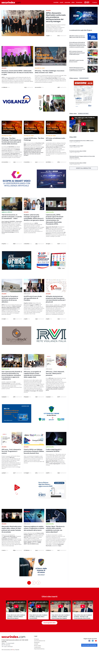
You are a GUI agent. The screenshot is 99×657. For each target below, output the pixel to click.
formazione (79, 2)
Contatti (36, 644)
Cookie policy (37, 647)
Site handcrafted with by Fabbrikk (10, 649)
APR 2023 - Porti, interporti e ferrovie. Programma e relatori (11, 451)
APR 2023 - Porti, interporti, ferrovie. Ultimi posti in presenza (55, 373)
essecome (67, 2)
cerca (95, 2)
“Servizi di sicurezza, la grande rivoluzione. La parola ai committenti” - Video (12, 216)
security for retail (40, 68)
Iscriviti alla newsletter (83, 168)
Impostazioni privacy (39, 648)
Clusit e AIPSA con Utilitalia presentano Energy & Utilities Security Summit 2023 (34, 451)
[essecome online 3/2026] (83, 107)
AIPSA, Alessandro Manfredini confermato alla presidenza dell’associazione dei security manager (56, 17)
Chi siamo (36, 639)
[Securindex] (11, 2)
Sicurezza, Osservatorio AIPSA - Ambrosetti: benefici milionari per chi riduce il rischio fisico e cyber (17, 72)
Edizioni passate (84, 78)
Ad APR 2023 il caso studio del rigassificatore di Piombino (33, 298)
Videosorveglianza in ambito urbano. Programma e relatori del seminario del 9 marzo (34, 528)
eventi (61, 2)
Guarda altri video (83, 113)
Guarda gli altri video (49, 622)
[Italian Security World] (83, 24)
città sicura (27, 293)
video (73, 2)
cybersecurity (50, 212)
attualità (48, 10)
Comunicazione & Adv (39, 640)
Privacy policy (37, 645)
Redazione (36, 642)
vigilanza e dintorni (7, 212)
